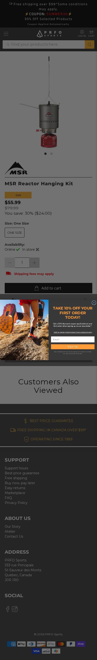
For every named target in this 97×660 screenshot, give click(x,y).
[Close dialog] (94, 303)
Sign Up (73, 347)
